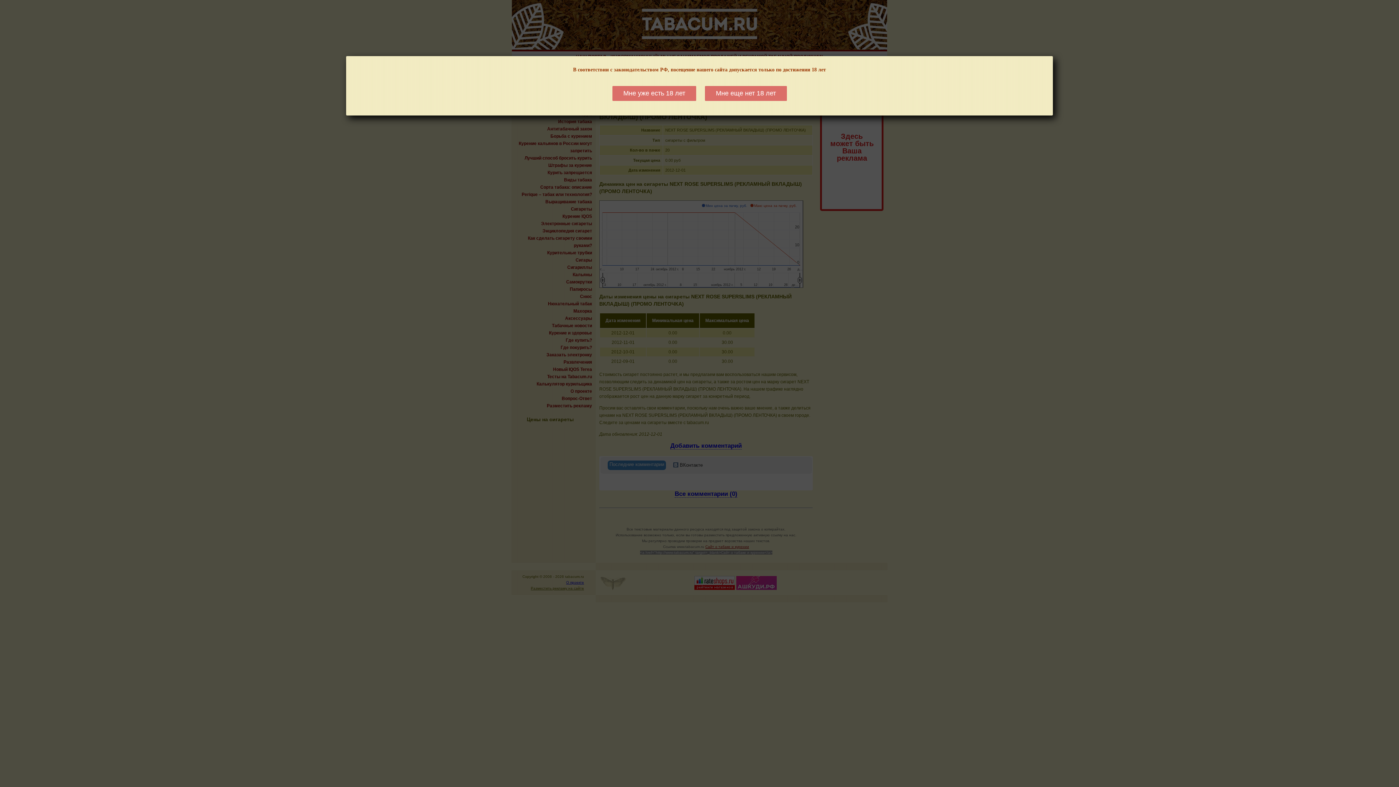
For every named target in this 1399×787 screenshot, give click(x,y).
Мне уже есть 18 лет (654, 93)
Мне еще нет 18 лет (746, 93)
